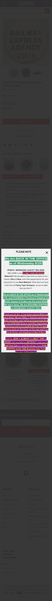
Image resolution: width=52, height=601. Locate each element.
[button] (47, 253)
